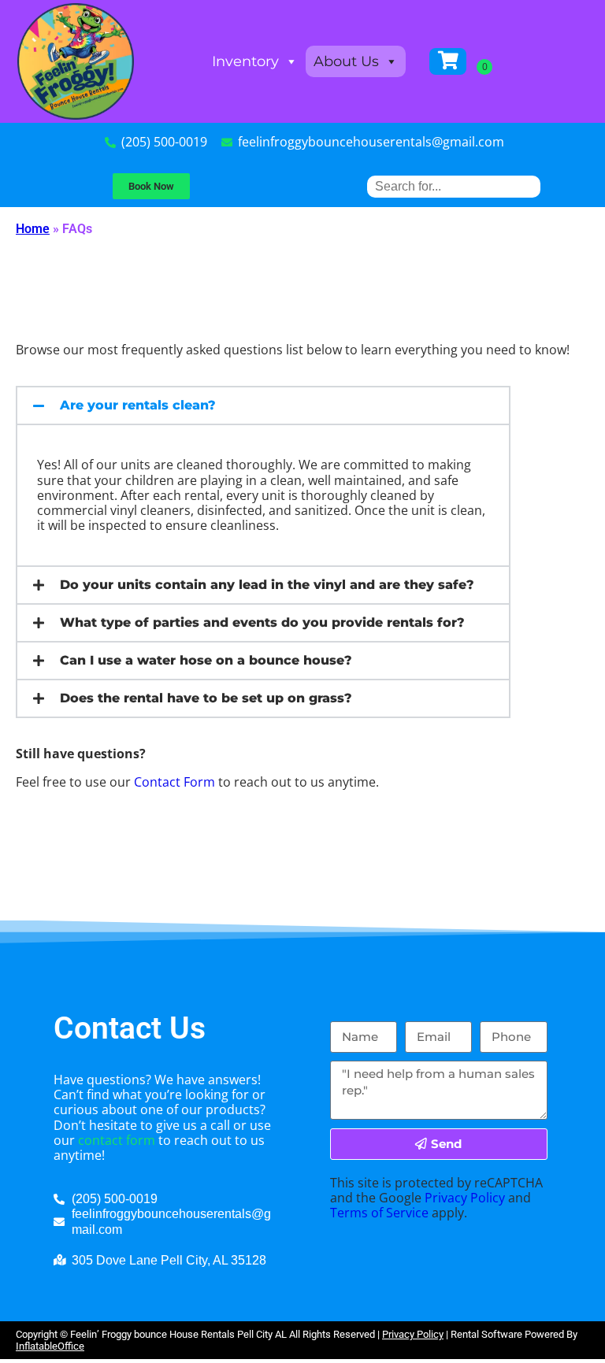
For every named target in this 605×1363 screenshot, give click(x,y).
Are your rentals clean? (138, 405)
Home (33, 228)
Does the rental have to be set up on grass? (206, 698)
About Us (346, 61)
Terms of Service (379, 1212)
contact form (116, 1140)
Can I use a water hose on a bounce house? (206, 660)
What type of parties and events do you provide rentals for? (262, 622)
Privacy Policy (465, 1197)
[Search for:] (453, 186)
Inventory (245, 61)
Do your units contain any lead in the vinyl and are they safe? (267, 584)
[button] (263, 405)
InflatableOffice (50, 1346)
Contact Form (174, 782)
